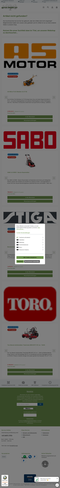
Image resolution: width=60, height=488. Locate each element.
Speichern (20, 261)
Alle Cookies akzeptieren (30, 257)
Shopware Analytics (24, 249)
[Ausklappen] (43, 237)
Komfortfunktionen (23, 244)
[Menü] (7, 476)
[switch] (17, 239)
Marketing (21, 242)
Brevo (20, 247)
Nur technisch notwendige (32, 261)
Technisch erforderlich (24, 237)
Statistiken (21, 239)
